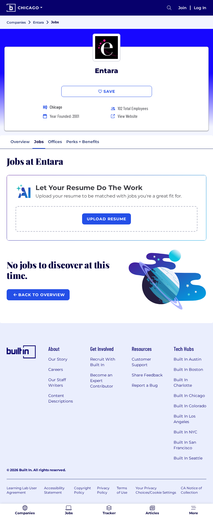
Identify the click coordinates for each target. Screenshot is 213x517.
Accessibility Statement (54, 490)
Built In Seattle (188, 458)
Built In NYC (185, 431)
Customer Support (141, 362)
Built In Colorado (190, 405)
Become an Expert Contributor (101, 381)
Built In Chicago (189, 395)
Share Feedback (147, 375)
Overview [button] (20, 141)
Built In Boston (188, 369)
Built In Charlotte (183, 382)
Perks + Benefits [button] (82, 141)
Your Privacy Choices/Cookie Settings (156, 490)
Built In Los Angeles (185, 419)
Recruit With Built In (102, 362)
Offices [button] (55, 141)
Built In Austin (187, 359)
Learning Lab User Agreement (22, 490)
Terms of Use (122, 490)
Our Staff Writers (57, 382)
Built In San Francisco (185, 445)
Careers (55, 369)
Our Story (57, 359)
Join (182, 7)
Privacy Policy (103, 490)
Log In (200, 7)
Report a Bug (145, 385)
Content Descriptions (60, 398)
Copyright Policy (82, 490)
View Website (128, 116)
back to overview (41, 294)
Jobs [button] (39, 141)
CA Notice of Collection (191, 490)
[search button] (169, 8)
